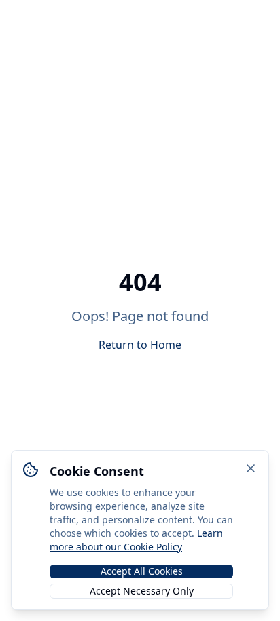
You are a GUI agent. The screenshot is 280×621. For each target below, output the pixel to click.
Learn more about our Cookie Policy (136, 540)
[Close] (251, 468)
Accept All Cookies (142, 571)
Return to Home (140, 344)
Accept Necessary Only (142, 590)
